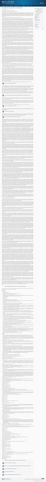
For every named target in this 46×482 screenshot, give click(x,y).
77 (27, 227)
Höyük (10, 479)
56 (23, 158)
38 (6, 109)
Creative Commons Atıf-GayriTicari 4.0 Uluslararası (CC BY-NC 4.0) (35, 479)
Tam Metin (37, 17)
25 (26, 90)
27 (2, 93)
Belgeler (8, 479)
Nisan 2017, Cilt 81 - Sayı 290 (39, 8)
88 (20, 246)
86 (16, 242)
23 (24, 88)
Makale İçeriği (36, 24)
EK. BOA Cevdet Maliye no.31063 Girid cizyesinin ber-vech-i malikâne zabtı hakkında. (15, 286)
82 (13, 234)
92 (8, 254)
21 (24, 64)
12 (5, 45)
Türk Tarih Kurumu (6, 478)
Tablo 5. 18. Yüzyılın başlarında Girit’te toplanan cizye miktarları (13, 116)
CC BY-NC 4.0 (40, 12)
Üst (35, 23)
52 (8, 145)
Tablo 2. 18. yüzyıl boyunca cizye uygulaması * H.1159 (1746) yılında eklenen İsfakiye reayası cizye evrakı (18, 465)
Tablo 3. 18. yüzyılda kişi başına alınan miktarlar (11, 105)
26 (30, 91)
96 (32, 263)
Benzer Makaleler (38, 19)
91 (31, 252)
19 (10, 62)
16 (12, 57)
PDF (36, 18)
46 (23, 129)
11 (11, 41)
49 (5, 140)
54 (5, 148)
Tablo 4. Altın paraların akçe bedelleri (9, 471)
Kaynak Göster (37, 20)
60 (18, 173)
